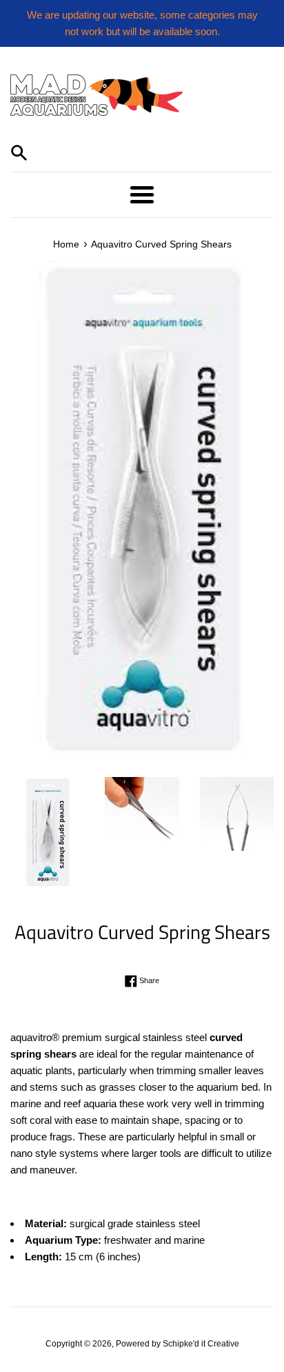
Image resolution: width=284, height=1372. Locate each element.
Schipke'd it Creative (201, 1344)
